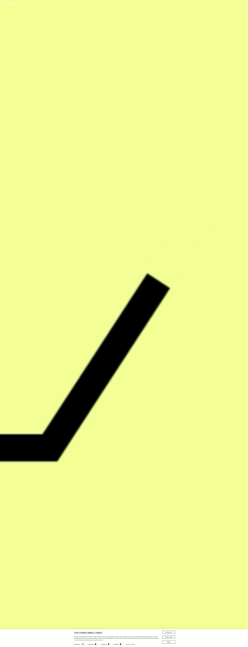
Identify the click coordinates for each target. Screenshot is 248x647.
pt (4, 4)
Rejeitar (168, 642)
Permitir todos (169, 632)
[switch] (96, 644)
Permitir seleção (168, 637)
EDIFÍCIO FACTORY (36, 4)
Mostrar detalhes (130, 644)
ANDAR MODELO (26, 4)
